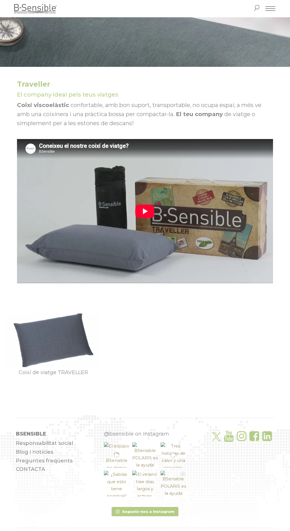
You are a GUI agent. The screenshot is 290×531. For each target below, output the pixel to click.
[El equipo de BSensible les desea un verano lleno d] (116, 455)
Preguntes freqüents (44, 461)
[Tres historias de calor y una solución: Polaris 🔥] (173, 455)
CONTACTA (30, 469)
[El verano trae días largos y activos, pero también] (145, 483)
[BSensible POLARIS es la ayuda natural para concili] (145, 455)
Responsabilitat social (44, 443)
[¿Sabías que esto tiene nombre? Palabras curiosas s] (116, 483)
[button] (145, 512)
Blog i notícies (34, 452)
